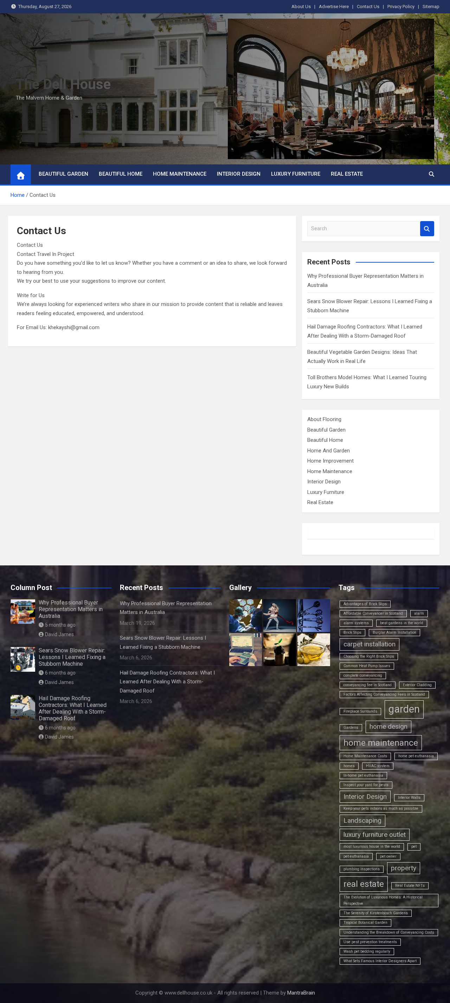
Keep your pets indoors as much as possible (380, 808)
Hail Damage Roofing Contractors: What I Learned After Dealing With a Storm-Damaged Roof (73, 708)
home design (388, 726)
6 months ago (60, 673)
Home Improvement (330, 461)
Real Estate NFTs (410, 885)
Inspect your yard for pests (365, 785)
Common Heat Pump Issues (366, 666)
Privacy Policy (400, 6)
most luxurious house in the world (371, 846)
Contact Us (368, 6)
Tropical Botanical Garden (365, 922)
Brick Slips (352, 632)
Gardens (350, 727)
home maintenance (380, 743)
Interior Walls (409, 797)
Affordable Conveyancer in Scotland (373, 613)
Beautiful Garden (63, 174)
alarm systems (356, 623)
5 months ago (60, 625)
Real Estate (347, 174)
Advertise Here (334, 6)
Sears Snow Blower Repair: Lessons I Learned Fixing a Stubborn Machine (72, 657)
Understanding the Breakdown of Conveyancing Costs (388, 932)
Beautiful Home (120, 174)
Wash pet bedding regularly (366, 951)
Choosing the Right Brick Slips (368, 656)
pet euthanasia (356, 856)
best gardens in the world (401, 623)
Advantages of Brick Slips (365, 604)
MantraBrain (301, 993)
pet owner (388, 856)
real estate (363, 884)
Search (427, 228)
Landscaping (362, 820)
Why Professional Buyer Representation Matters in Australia (71, 609)
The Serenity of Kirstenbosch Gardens (375, 913)
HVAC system (378, 766)
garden (404, 709)
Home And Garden (328, 450)
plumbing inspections (361, 869)
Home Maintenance (179, 174)
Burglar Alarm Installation (394, 632)
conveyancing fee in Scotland (367, 685)
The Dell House (63, 84)
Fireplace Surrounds (360, 711)
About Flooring (324, 419)
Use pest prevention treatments (370, 942)
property (403, 868)
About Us (301, 6)
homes (349, 766)
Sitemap (431, 6)
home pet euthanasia (416, 756)
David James (59, 634)
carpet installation (369, 644)
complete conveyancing (362, 675)
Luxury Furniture (295, 174)
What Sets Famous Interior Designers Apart (380, 961)
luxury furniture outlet (374, 834)
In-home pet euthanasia (363, 775)
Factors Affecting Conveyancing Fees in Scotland (384, 694)
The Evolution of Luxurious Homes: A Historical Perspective (383, 900)
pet (414, 846)
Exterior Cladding (417, 685)
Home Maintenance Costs (365, 756)
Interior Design (239, 174)
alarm (419, 613)
